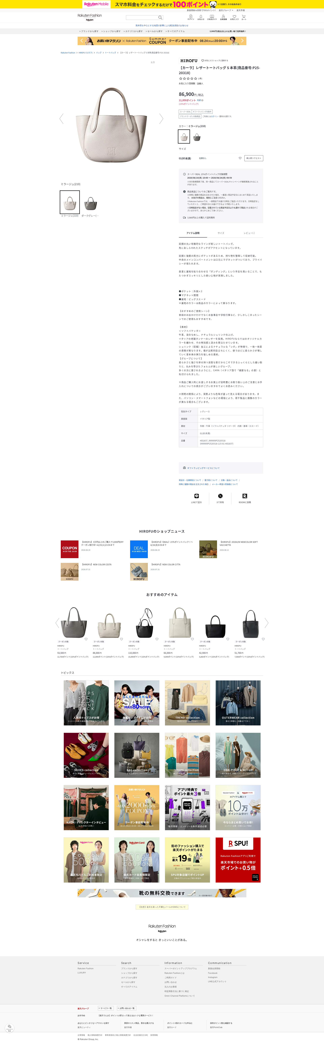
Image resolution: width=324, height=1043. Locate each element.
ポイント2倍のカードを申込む (180, 1023)
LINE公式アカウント (217, 981)
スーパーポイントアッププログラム (181, 968)
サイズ (221, 232)
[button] (111, 119)
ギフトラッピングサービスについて (203, 468)
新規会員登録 (214, 968)
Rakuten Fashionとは (174, 973)
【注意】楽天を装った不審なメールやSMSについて (162, 907)
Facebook (213, 973)
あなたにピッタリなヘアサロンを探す (93, 1023)
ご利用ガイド (171, 977)
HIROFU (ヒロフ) (86, 52)
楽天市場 (241, 10)
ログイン (214, 116)
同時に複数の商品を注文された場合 (194, 484)
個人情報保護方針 (95, 1035)
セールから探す (128, 982)
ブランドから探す (129, 968)
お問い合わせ (171, 982)
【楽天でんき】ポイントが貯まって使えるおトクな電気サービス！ (126, 1015)
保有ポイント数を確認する (221, 1023)
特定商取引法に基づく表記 (177, 991)
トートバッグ (110, 52)
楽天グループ (225, 10)
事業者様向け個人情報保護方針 (118, 1035)
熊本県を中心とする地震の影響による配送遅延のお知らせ (162, 25)
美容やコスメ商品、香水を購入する (139, 1023)
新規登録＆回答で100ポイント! (201, 10)
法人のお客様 (171, 986)
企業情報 (81, 1035)
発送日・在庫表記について (190, 480)
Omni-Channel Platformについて (180, 996)
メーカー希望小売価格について (225, 484)
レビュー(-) (249, 232)
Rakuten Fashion (68, 52)
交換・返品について (229, 480)
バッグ (99, 52)
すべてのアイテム (129, 986)
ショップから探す (129, 973)
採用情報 (154, 1035)
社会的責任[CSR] (140, 1035)
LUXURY (82, 972)
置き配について (211, 480)
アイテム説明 (192, 232)
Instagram (212, 977)
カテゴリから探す (129, 977)
